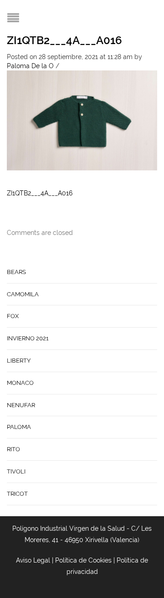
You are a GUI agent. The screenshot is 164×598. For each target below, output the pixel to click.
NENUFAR (21, 405)
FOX (13, 316)
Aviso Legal (33, 560)
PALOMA (19, 427)
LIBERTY (19, 360)
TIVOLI (16, 471)
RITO (13, 449)
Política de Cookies (83, 560)
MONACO (20, 382)
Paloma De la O (30, 66)
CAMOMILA (23, 294)
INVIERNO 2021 (28, 338)
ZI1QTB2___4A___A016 (64, 40)
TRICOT (17, 493)
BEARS (16, 272)
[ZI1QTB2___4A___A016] (82, 119)
